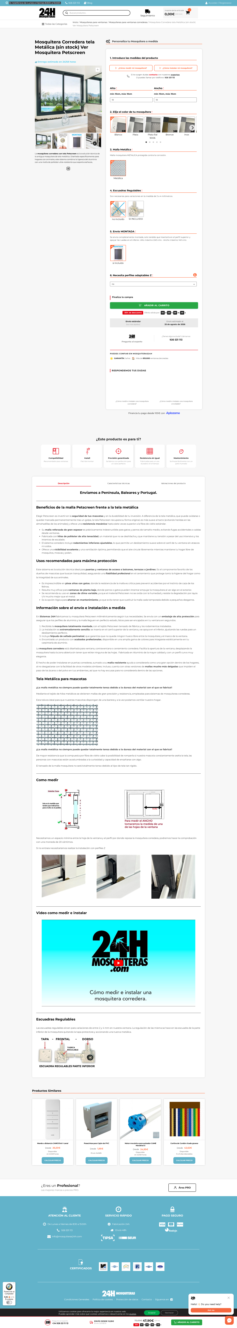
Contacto (147, 1299)
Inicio (75, 22)
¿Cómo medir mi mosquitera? (132, 68)
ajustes (132, 1314)
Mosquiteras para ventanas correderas (128, 22)
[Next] (192, 128)
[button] (56, 24)
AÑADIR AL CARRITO (188, 1322)
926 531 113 (176, 339)
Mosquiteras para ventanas (93, 22)
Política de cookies (103, 1299)
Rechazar (169, 1313)
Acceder (213, 3)
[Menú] (13, 1283)
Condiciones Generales (76, 1299)
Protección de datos (127, 1299)
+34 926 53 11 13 (60, 1323)
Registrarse (225, 3)
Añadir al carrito (157, 305)
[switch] (9, 1302)
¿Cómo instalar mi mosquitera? (177, 68)
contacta (153, 75)
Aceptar (152, 1313)
